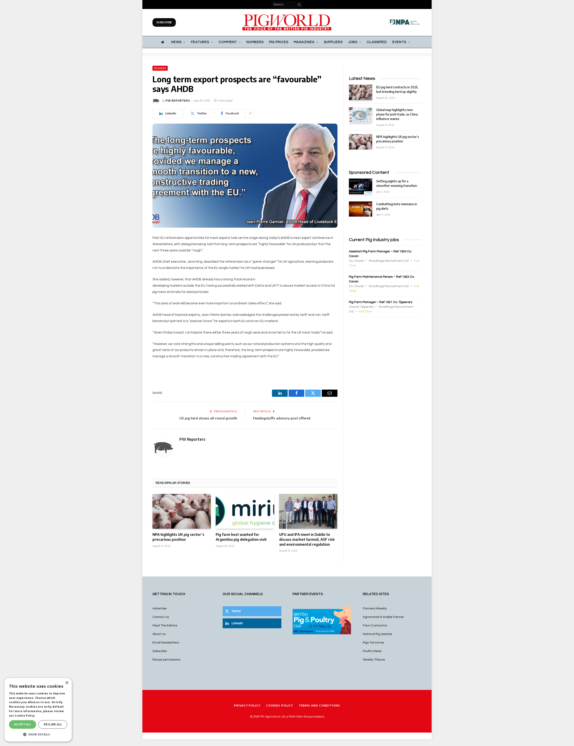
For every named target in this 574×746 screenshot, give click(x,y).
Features (200, 42)
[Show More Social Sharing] (250, 113)
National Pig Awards (377, 634)
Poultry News (372, 651)
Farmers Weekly (375, 608)
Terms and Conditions (319, 705)
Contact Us (160, 617)
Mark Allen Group (300, 716)
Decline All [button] (53, 724)
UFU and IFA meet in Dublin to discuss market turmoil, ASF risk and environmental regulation (307, 539)
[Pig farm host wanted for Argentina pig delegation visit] (245, 511)
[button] (38, 734)
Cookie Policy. (25, 716)
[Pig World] (287, 22)
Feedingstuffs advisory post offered (281, 418)
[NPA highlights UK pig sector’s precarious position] (181, 511)
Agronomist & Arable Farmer (383, 617)
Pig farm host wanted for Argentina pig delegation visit (241, 537)
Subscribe (164, 22)
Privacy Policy (247, 705)
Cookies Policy (279, 705)
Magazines (304, 42)
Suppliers (333, 42)
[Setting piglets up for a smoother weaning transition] (360, 186)
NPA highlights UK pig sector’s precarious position (178, 537)
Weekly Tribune (374, 659)
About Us (158, 634)
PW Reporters (178, 100)
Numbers (254, 42)
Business (160, 68)
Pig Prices (278, 42)
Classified (377, 42)
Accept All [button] (22, 724)
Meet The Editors (164, 625)
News (176, 42)
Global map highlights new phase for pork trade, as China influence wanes (397, 114)
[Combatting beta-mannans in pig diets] (360, 209)
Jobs (353, 42)
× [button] (66, 683)
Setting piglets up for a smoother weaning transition (396, 183)
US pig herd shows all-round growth (208, 418)
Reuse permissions (166, 659)
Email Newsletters (165, 642)
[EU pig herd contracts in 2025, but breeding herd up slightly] (360, 92)
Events (399, 42)
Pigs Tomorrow (373, 642)
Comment (228, 42)
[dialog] (38, 710)
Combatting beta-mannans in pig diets (396, 206)
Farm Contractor (375, 625)
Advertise (159, 608)
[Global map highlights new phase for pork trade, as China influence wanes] (360, 115)
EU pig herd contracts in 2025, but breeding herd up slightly (397, 89)
